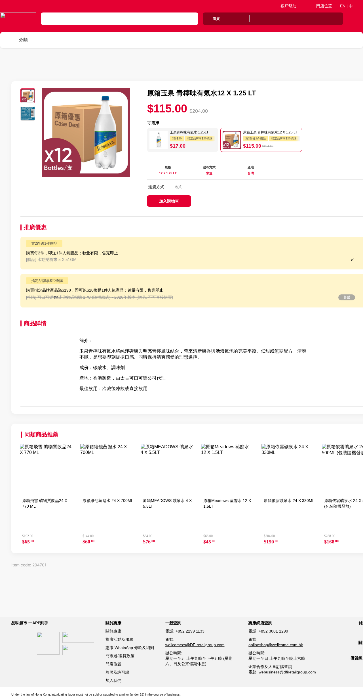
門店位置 (324, 6)
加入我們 (113, 680)
